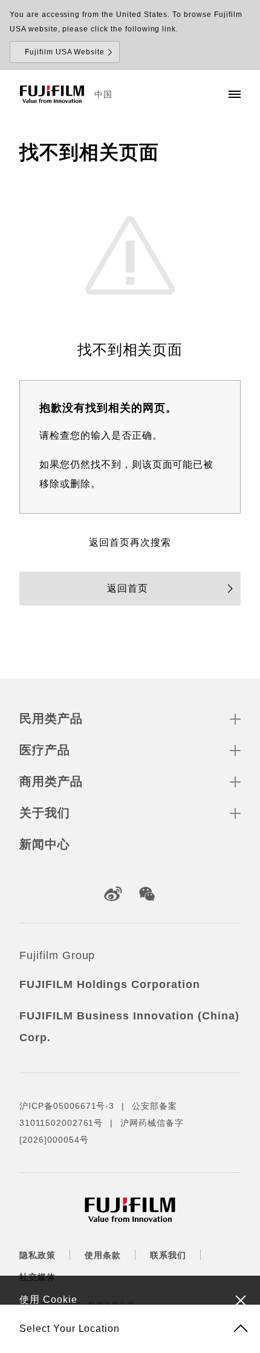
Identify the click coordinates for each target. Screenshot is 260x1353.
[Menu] (234, 94)
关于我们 (44, 812)
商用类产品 (51, 781)
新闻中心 (44, 844)
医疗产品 (44, 750)
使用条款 (103, 1255)
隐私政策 (37, 1255)
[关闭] (240, 1299)
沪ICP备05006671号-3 (66, 1106)
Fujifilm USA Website (65, 52)
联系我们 (168, 1255)
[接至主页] (52, 94)
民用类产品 (51, 718)
